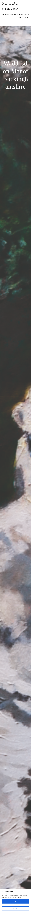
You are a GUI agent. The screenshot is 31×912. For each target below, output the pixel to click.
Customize (15, 905)
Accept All (15, 901)
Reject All (15, 908)
